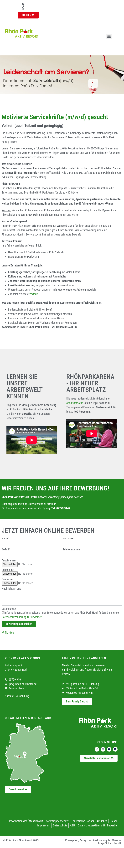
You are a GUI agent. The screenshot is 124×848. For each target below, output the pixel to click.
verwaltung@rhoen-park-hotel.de (65, 497)
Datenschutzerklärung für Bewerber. (22, 617)
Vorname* (68, 538)
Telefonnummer (72, 549)
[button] (109, 36)
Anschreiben (9, 560)
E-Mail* (6, 549)
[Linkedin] (115, 749)
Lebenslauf (8, 569)
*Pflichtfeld (8, 632)
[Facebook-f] (97, 749)
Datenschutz (9, 608)
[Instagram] (103, 749)
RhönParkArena (74, 403)
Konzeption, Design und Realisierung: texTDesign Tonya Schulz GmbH (93, 842)
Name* (6, 538)
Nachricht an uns (11, 588)
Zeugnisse (7, 579)
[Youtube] (109, 749)
